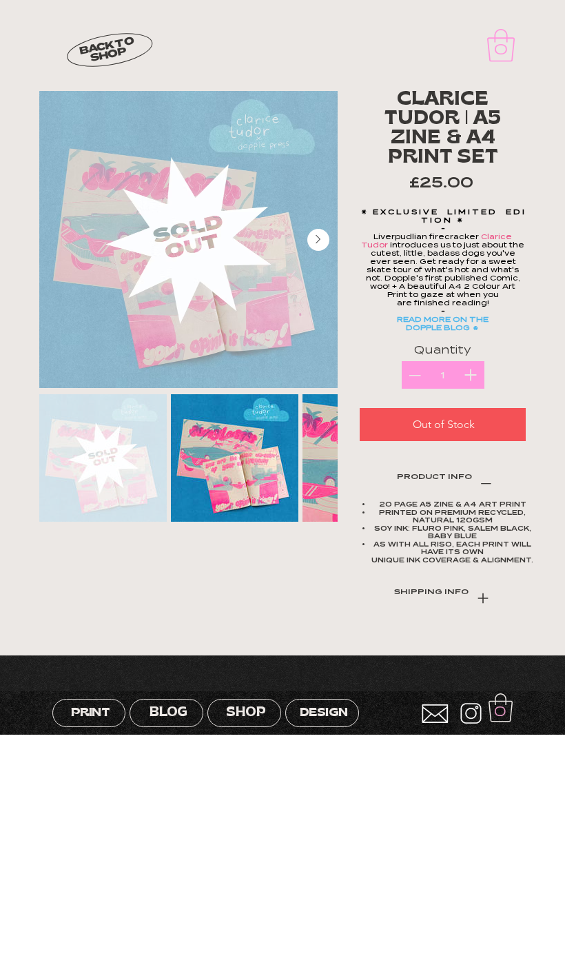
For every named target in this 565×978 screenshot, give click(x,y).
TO (124, 42)
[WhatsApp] (428, 643)
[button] (501, 45)
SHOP (108, 55)
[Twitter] (457, 643)
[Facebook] (438, 643)
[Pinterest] (447, 643)
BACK (96, 48)
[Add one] (470, 375)
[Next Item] (318, 240)
